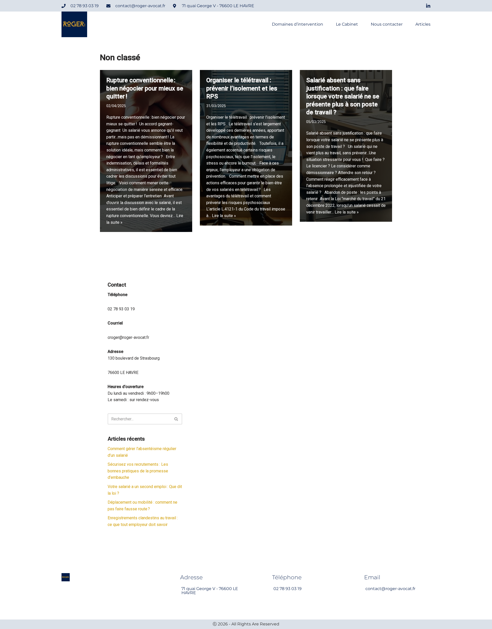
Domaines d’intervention (297, 24)
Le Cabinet (347, 24)
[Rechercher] (176, 418)
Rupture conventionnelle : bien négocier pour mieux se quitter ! (144, 88)
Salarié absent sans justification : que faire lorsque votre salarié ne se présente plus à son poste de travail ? (342, 96)
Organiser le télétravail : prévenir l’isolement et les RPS (241, 88)
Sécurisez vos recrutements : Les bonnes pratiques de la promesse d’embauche (138, 471)
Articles (422, 24)
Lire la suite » (224, 215)
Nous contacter (387, 24)
